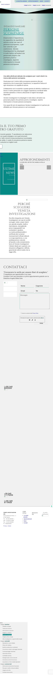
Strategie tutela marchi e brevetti (10, 657)
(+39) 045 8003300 (8, 387)
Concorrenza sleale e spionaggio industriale (12, 649)
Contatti (25, 523)
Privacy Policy (35, 313)
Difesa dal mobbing (7, 645)
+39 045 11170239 (8, 494)
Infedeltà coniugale (7, 626)
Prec (22, 167)
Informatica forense (7, 653)
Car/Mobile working (7, 655)
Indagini (4, 624)
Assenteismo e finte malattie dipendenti (11, 662)
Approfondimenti (28, 519)
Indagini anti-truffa (6, 670)
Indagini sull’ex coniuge (8, 636)
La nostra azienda (25, 516)
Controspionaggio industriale (9, 651)
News (25, 521)
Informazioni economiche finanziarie (11, 666)
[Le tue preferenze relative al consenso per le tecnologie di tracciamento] (51, 506)
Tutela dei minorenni (7, 628)
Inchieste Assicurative (7, 672)
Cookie (9, 526)
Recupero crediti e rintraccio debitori (11, 668)
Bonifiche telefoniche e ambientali (10, 647)
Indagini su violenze (7, 632)
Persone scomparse (7, 634)
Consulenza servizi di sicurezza (10, 659)
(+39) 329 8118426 (8, 501)
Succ (49, 167)
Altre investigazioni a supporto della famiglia (12, 639)
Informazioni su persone (8, 630)
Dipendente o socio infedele (9, 643)
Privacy (5, 526)
